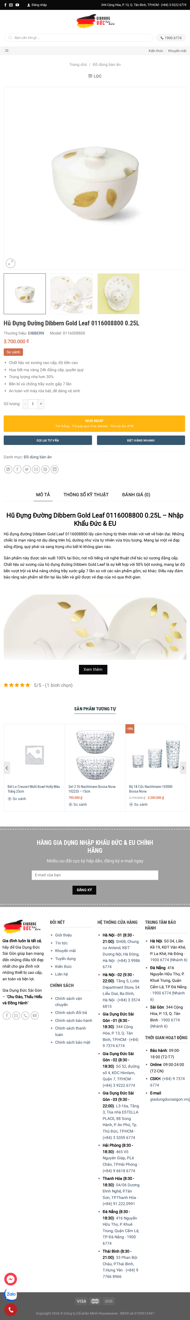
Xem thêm (93, 669)
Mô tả (43, 494)
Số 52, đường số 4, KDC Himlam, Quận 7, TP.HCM (121, 1072)
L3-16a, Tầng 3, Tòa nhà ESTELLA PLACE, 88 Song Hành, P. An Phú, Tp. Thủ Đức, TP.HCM (121, 1119)
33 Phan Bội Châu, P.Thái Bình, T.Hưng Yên (120, 1263)
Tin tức (61, 943)
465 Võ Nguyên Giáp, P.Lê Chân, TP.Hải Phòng (120, 1158)
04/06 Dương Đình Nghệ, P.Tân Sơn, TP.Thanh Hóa (121, 1191)
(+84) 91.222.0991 (119, 1203)
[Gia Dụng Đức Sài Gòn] (95, 21)
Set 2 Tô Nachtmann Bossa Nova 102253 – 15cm (92, 789)
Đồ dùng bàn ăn (107, 64)
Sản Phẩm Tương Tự (95, 708)
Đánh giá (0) (136, 494)
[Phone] (10, 1310)
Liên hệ (61, 974)
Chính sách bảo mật (72, 1042)
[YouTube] (17, 5)
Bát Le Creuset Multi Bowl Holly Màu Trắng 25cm (34, 789)
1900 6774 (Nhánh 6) (169, 960)
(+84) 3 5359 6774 (119, 1137)
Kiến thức (156, 51)
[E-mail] (11, 5)
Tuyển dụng (65, 958)
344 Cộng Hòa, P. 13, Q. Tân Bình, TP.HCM (118, 1033)
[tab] (43, 495)
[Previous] (13, 178)
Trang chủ (78, 64)
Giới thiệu (63, 935)
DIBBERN (36, 333)
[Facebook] (5, 5)
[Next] (176, 178)
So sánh (13, 352)
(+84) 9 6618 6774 (119, 1170)
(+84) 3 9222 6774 (173, 5)
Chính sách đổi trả (71, 1012)
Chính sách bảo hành (73, 1020)
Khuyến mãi (177, 51)
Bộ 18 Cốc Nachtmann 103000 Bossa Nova (150, 789)
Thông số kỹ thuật (86, 494)
